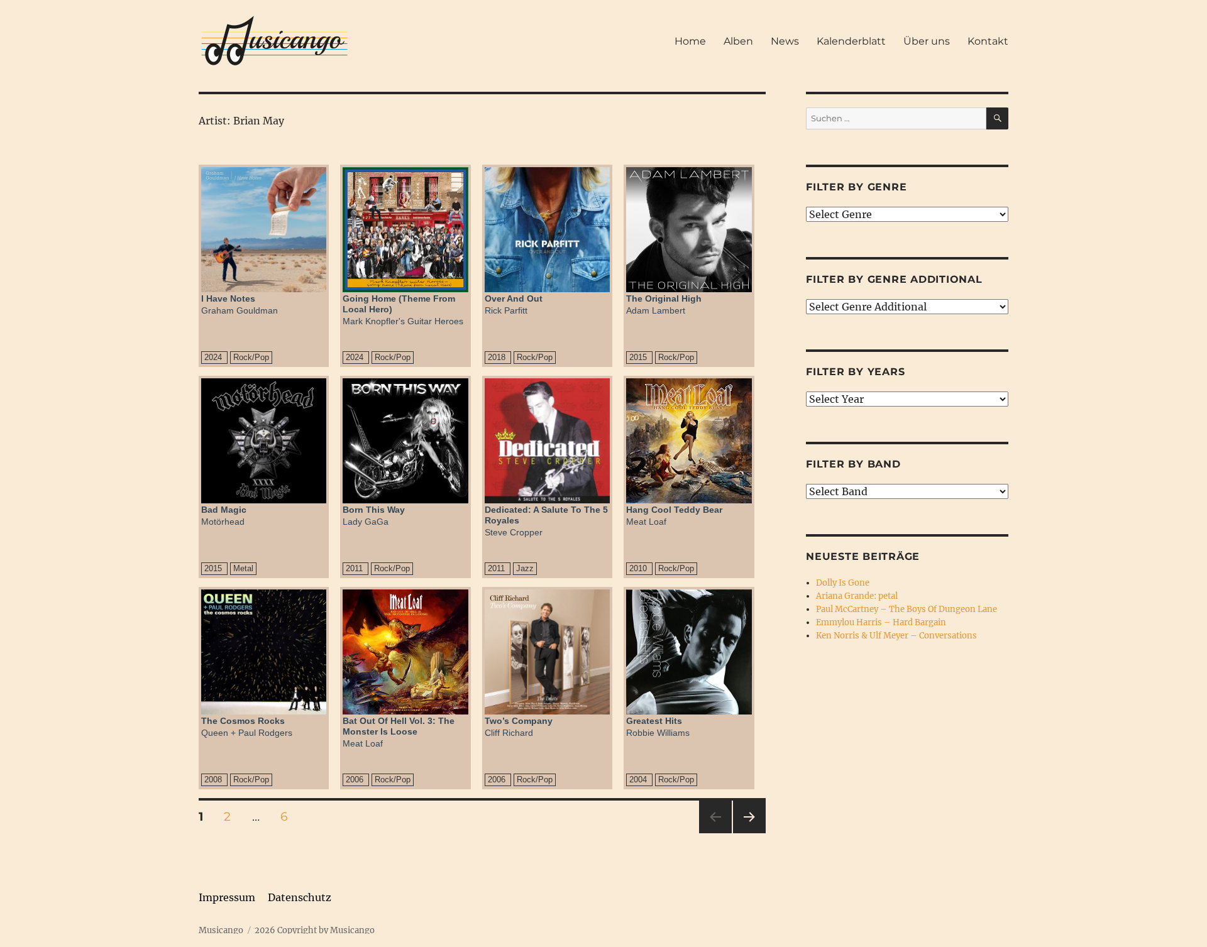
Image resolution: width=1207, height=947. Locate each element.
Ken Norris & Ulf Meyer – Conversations (896, 635)
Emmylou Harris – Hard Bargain (881, 622)
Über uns (926, 41)
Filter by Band (853, 464)
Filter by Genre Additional (894, 279)
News (785, 41)
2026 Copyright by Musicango (315, 930)
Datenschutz (299, 897)
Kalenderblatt (851, 41)
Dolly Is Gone (842, 583)
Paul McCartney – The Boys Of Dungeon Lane (906, 609)
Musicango (221, 930)
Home (690, 41)
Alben (738, 41)
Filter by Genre (856, 187)
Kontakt (987, 41)
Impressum (227, 897)
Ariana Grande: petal (857, 596)
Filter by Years (855, 372)
